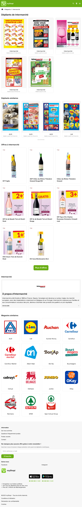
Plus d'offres (41, 268)
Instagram (45, 465)
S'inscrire (7, 456)
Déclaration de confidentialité (10, 501)
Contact (3, 439)
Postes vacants (5, 436)
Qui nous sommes (6, 430)
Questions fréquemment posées (10, 433)
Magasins (8, 9)
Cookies (3, 504)
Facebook (4, 465)
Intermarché (16, 9)
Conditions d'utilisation (8, 498)
